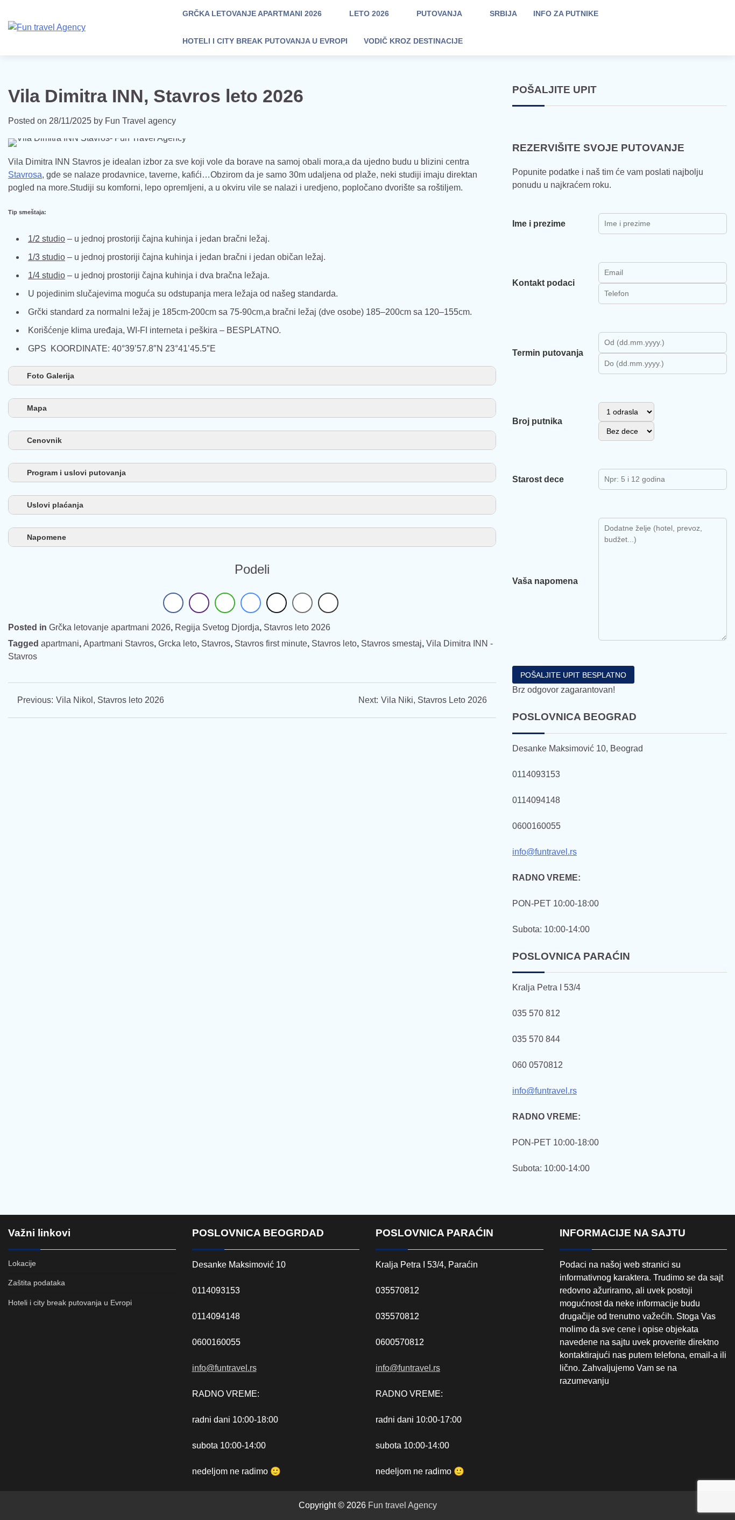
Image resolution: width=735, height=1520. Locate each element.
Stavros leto (334, 643)
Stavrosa (25, 174)
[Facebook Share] (173, 603)
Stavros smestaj (391, 643)
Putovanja (439, 13)
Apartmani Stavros (118, 643)
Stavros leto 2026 (297, 627)
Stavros (215, 643)
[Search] (638, 27)
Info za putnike (565, 13)
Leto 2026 (369, 13)
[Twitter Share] (276, 603)
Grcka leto (177, 643)
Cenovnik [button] (44, 440)
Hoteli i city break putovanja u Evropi (265, 41)
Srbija (503, 13)
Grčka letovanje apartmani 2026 (252, 13)
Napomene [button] (46, 537)
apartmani (60, 643)
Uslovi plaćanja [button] (55, 505)
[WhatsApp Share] (225, 603)
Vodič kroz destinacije (413, 41)
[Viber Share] (199, 603)
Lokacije (22, 1263)
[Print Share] (328, 603)
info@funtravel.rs (544, 851)
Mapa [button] (37, 408)
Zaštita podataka (36, 1282)
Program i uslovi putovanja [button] (76, 472)
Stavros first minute (271, 643)
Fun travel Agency (402, 1505)
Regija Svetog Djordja (217, 627)
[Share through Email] (302, 603)
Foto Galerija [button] (50, 375)
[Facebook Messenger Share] (251, 603)
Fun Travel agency (140, 120)
